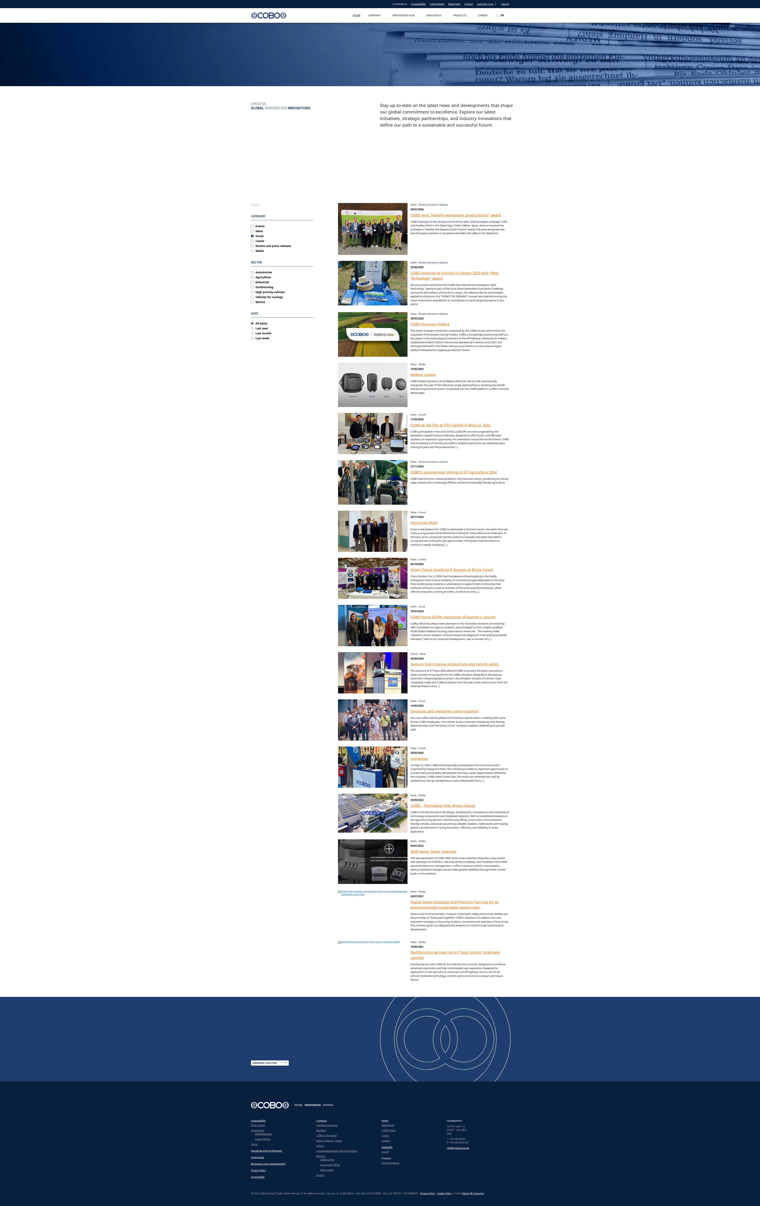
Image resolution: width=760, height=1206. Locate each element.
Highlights (387, 1147)
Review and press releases (273, 246)
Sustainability (418, 4)
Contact (468, 4)
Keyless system (423, 374)
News (259, 231)
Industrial (262, 282)
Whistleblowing (263, 1134)
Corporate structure (265, 1063)
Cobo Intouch (437, 4)
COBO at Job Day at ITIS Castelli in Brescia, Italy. (450, 425)
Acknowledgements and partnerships (336, 1151)
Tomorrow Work (424, 522)
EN (502, 15)
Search (505, 4)
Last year (262, 328)
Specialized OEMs (330, 1165)
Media (260, 251)
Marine (260, 302)
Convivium (419, 758)
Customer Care (485, 4)
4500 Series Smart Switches (433, 851)
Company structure (326, 1125)
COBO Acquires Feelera (429, 324)
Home (356, 15)
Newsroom (454, 4)
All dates (261, 323)
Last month (263, 333)
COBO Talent (389, 1130)
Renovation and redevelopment (268, 1164)
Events (260, 226)
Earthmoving (264, 287)
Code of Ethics (263, 1139)
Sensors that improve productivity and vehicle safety (454, 664)
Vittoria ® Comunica (473, 1193)
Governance (257, 1130)
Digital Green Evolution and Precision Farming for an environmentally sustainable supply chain (454, 905)
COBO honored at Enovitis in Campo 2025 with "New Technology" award (454, 276)
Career (260, 241)
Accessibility (257, 1177)
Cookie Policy (444, 1193)
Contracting (257, 1157)
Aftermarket (327, 1170)
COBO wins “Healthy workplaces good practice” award (455, 215)
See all (385, 1152)
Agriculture (263, 277)
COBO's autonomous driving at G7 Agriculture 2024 (453, 472)
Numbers (321, 1130)
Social (259, 236)
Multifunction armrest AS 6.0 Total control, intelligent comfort (455, 955)
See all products (390, 1163)
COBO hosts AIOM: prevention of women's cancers (453, 617)
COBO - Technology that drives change (442, 805)
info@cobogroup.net (458, 1148)
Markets (320, 1156)
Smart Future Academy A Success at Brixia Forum (451, 569)
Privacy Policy (258, 1170)
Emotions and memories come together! (444, 711)
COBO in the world (326, 1135)
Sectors (320, 1175)
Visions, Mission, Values (329, 1140)
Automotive (264, 272)
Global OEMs (327, 1159)
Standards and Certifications (266, 1151)
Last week (262, 338)
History (320, 1146)
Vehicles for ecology (269, 297)
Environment (258, 1125)
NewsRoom (388, 1125)
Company (321, 1120)
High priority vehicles (270, 292)
